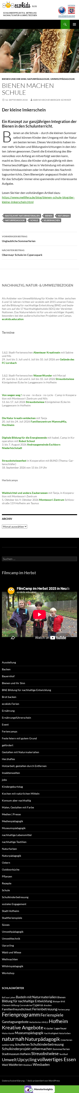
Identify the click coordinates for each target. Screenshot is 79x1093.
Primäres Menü (74, 24)
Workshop (8, 973)
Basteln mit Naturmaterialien (22, 215)
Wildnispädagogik (12, 966)
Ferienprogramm (21, 1014)
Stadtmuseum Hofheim (16, 1054)
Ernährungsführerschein (16, 717)
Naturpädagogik (38, 78)
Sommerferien (61, 1049)
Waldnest (27, 1065)
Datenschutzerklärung (13, 1080)
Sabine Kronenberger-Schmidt (52, 99)
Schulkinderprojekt (16, 1049)
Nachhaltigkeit (51, 1033)
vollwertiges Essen (56, 1059)
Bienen (48, 215)
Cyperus (38, 1005)
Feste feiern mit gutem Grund (19, 738)
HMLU (45, 1022)
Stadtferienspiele (12, 917)
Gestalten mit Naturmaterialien (20, 752)
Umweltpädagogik (62, 78)
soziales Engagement (14, 904)
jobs (4, 779)
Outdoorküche (10, 869)
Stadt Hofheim (10, 911)
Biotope (56, 1001)
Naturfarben (9, 848)
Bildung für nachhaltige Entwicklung (27, 1001)
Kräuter (48, 1028)
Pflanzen (7, 876)
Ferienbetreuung (44, 1009)
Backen (6, 669)
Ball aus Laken (8, 997)
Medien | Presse (11, 814)
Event (5, 724)
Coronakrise (26, 1005)
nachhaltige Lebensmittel (17, 835)
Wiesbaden (41, 1064)
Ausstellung (9, 662)
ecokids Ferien (10, 703)
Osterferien (66, 1040)
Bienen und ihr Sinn (14, 78)
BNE (63, 1001)
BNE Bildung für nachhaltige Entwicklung (26, 690)
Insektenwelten (11, 772)
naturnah (63, 215)
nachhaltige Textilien (14, 841)
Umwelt (9, 1059)
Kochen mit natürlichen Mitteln (21, 793)
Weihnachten (10, 959)
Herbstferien (35, 1022)
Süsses (6, 924)
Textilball (63, 1054)
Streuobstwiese (45, 1053)
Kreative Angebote (22, 1027)
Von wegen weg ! (12, 395)
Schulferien (22, 1044)
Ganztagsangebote (15, 1022)
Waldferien (16, 1064)
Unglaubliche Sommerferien (18, 239)
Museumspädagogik (14, 828)
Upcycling (8, 945)
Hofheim (58, 1021)
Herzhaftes (8, 759)
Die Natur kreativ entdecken (19, 418)
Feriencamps (9, 731)
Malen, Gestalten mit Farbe (18, 807)
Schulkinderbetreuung (15, 897)
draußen (48, 1005)
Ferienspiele (51, 1014)
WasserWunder (42, 375)
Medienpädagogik (12, 821)
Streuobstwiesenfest (14, 460)
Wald (5, 1064)
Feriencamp (64, 1009)
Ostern (6, 862)
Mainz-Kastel (8, 1033)
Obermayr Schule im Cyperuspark (22, 252)
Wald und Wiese (11, 952)
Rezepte (6, 883)
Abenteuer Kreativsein (46, 352)
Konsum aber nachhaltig (16, 800)
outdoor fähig (8, 1045)
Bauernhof (8, 676)
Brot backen (9, 696)
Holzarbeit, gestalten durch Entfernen (24, 766)
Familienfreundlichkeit (17, 1009)
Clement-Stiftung (10, 1005)
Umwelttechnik (11, 938)
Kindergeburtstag (12, 786)
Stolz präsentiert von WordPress (43, 1080)
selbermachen (52, 220)
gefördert (7, 745)
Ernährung (8, 710)
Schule (34, 220)
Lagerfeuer (60, 1028)
